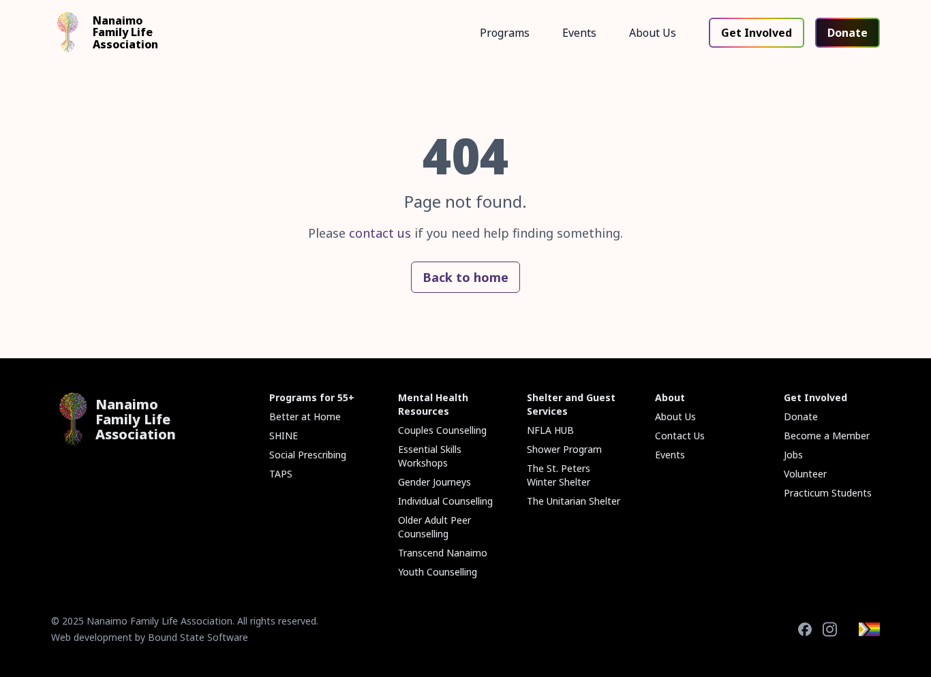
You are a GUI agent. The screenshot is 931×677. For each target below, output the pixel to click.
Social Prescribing (307, 454)
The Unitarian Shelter (573, 500)
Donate (847, 32)
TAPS (280, 473)
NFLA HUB (550, 430)
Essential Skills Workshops (429, 456)
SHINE (283, 435)
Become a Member (827, 435)
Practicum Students (828, 492)
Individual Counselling (445, 500)
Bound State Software (198, 637)
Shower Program (564, 449)
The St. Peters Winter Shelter (558, 475)
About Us (652, 32)
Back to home (465, 277)
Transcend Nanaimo (442, 552)
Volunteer (805, 473)
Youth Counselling (437, 571)
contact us (380, 233)
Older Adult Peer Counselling (434, 527)
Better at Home (305, 416)
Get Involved (756, 32)
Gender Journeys (434, 481)
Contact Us (680, 435)
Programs (505, 32)
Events (579, 32)
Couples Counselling (442, 430)
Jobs (793, 454)
